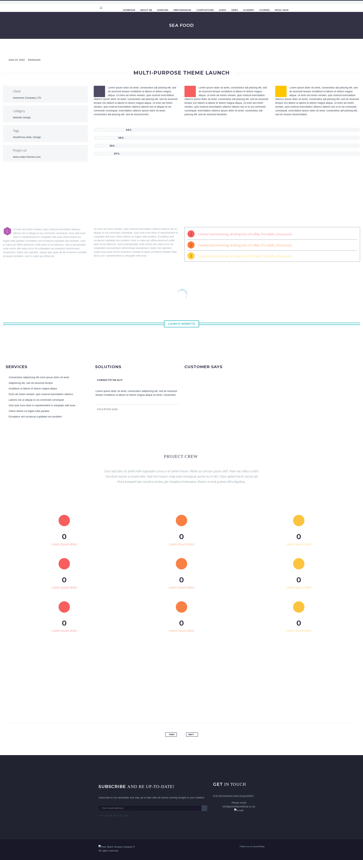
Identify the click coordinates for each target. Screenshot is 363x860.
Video (234, 10)
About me (146, 10)
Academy (248, 10)
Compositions (205, 10)
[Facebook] (167, 714)
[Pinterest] (179, 714)
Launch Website (181, 323)
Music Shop (282, 10)
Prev (172, 734)
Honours (162, 10)
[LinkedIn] (190, 714)
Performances (182, 10)
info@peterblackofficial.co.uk (239, 804)
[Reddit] (195, 714)
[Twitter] (173, 714)
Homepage (129, 10)
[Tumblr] (184, 714)
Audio (222, 10)
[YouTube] (263, 852)
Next (191, 734)
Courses (264, 10)
